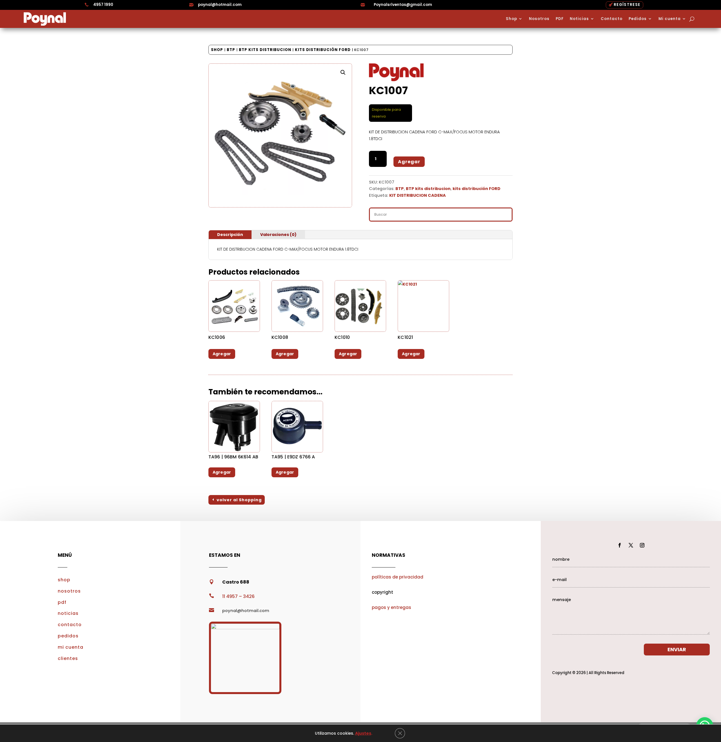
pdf (62, 602)
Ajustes (363, 733)
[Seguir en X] (630, 545)
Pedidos (638, 18)
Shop (511, 18)
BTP (231, 49)
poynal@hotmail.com (220, 4)
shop (64, 580)
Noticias (579, 18)
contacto (70, 624)
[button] (343, 72)
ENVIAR (676, 649)
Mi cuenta (669, 18)
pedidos (68, 636)
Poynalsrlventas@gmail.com (403, 4)
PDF (560, 18)
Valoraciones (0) (278, 234)
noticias (68, 613)
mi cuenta (70, 647)
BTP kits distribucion (265, 49)
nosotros (69, 591)
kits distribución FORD (323, 49)
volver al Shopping (239, 500)
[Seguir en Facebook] (619, 545)
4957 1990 (103, 4)
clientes (68, 658)
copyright (382, 592)
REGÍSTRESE (627, 4)
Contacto (611, 18)
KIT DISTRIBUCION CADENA (417, 195)
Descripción (230, 234)
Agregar (409, 161)
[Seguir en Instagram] (642, 545)
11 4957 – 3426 (238, 596)
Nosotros (539, 18)
